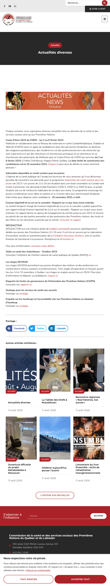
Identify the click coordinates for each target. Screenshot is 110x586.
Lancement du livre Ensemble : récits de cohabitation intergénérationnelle (88, 468)
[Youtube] (10, 6)
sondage (23, 293)
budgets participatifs (59, 228)
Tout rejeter (28, 579)
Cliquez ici (53, 164)
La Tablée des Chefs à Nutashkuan (54, 401)
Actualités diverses (19, 402)
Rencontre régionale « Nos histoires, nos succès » (88, 400)
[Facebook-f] (4, 6)
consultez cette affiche (42, 246)
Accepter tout (80, 579)
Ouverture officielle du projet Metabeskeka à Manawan (19, 468)
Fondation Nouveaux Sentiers (68, 235)
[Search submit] (104, 3)
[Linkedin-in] (15, 6)
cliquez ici (53, 275)
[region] (55, 570)
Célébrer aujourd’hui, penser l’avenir (54, 469)
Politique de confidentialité (37, 570)
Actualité (55, 45)
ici (90, 255)
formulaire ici (67, 239)
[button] (105, 19)
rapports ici (26, 284)
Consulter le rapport (70, 220)
